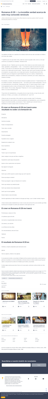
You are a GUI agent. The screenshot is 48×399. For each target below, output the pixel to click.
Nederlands (4, 339)
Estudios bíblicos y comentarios (14, 278)
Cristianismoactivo (21, 304)
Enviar (39, 365)
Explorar (29, 3)
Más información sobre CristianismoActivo (14, 385)
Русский (36, 341)
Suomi (14, 341)
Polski (25, 339)
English (14, 338)
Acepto (3, 397)
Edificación (8, 6)
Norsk (14, 339)
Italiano (36, 338)
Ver (26, 3)
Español (25, 338)
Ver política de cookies (4, 395)
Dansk (3, 338)
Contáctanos (38, 1)
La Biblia (3, 278)
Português (37, 339)
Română (3, 341)
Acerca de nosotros (36, 3)
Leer (24, 3)
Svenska (25, 341)
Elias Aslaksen (6, 24)
